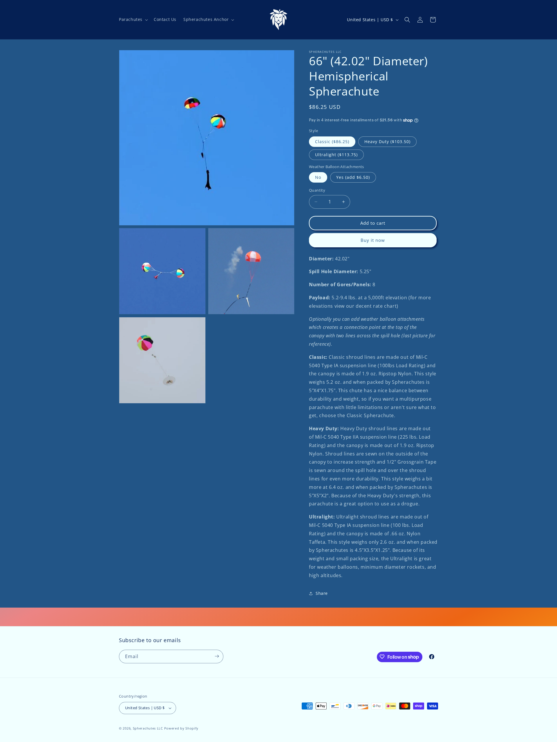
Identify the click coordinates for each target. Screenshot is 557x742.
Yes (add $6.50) (353, 177)
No (318, 177)
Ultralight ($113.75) (336, 154)
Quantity (317, 190)
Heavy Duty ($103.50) (387, 141)
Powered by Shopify (181, 728)
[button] (132, 19)
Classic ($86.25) (332, 141)
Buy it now (373, 240)
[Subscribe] (216, 656)
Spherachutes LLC (148, 728)
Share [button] (322, 593)
